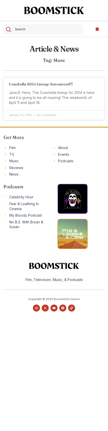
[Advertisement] (54, 376)
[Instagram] (36, 308)
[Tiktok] (71, 308)
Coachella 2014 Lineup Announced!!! (41, 84)
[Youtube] (54, 308)
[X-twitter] (45, 308)
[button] (97, 29)
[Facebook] (62, 308)
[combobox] (43, 29)
